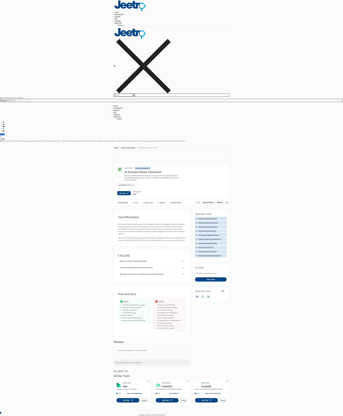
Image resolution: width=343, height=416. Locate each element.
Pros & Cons (148, 202)
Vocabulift (206, 386)
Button (2, 134)
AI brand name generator (207, 231)
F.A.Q (136, 202)
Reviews (162, 202)
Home (116, 148)
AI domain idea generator (207, 251)
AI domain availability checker (208, 235)
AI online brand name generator (209, 256)
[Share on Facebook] (197, 297)
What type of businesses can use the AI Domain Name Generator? (142, 274)
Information (123, 202)
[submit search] (133, 95)
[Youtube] (3, 126)
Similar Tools (176, 202)
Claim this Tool (209, 202)
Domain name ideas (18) (142, 168)
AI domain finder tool (205, 247)
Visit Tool (122, 193)
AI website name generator (208, 227)
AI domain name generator (207, 219)
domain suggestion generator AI (209, 239)
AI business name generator (208, 223)
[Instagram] (3, 129)
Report (221, 202)
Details (144, 400)
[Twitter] (3, 124)
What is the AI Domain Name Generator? (133, 261)
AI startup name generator (207, 243)
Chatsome (167, 386)
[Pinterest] (3, 131)
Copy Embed (211, 279)
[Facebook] (3, 122)
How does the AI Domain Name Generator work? (136, 268)
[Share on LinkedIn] (208, 297)
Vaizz (125, 386)
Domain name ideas (128, 148)
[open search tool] (142, 66)
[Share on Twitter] (203, 297)
